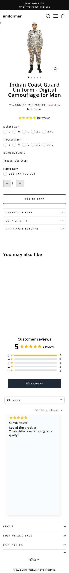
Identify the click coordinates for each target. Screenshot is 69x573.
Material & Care (19, 212)
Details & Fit (17, 220)
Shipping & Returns (22, 228)
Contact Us (13, 544)
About (8, 526)
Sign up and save (18, 535)
